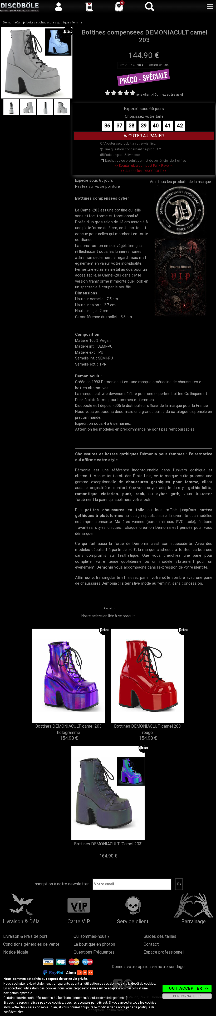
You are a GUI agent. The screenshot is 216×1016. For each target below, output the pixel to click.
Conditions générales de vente (31, 944)
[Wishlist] (89, 6)
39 (143, 125)
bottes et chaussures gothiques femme (54, 22)
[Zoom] (36, 62)
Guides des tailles (160, 936)
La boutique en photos (94, 944)
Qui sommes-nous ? (91, 936)
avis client (144, 94)
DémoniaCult (12, 22)
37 (119, 125)
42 (180, 125)
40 (156, 125)
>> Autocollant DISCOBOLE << (143, 171)
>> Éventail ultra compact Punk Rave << (143, 165)
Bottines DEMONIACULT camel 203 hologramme (68, 729)
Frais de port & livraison (122, 155)
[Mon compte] (58, 6)
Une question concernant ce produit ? (132, 149)
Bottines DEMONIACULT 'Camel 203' (108, 843)
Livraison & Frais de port (25, 936)
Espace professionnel (164, 952)
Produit (108, 608)
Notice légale (15, 952)
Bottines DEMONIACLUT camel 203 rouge (147, 729)
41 (168, 125)
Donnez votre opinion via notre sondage (148, 966)
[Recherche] (149, 6)
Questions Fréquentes (94, 952)
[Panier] (119, 6)
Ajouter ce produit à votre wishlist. (130, 143)
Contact (151, 944)
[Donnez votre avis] (168, 94)
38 (131, 125)
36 (107, 125)
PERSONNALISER (187, 996)
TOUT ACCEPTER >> (187, 988)
